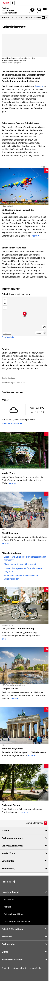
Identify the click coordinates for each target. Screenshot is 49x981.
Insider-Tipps (8, 473)
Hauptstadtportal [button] (10, 892)
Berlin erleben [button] (9, 944)
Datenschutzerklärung (14, 914)
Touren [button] (5, 830)
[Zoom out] (5, 303)
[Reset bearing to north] (5, 307)
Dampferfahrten (10, 688)
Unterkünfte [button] (8, 861)
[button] (44, 17)
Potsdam (39, 86)
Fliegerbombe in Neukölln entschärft (21, 564)
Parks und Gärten (11, 805)
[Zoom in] (5, 300)
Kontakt (7, 907)
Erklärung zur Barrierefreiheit (17, 921)
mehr (34, 236)
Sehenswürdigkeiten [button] (12, 846)
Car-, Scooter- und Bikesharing (18, 628)
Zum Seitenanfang (35, 823)
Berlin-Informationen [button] (12, 838)
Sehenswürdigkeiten (12, 748)
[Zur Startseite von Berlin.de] (9, 883)
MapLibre (39, 333)
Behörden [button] (7, 936)
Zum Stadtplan (8, 337)
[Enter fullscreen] (44, 327)
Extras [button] (5, 952)
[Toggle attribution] (44, 333)
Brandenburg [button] (8, 868)
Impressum (9, 899)
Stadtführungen (10, 533)
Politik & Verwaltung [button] (12, 929)
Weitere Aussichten (10, 423)
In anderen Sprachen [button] (12, 959)
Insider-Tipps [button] (8, 853)
